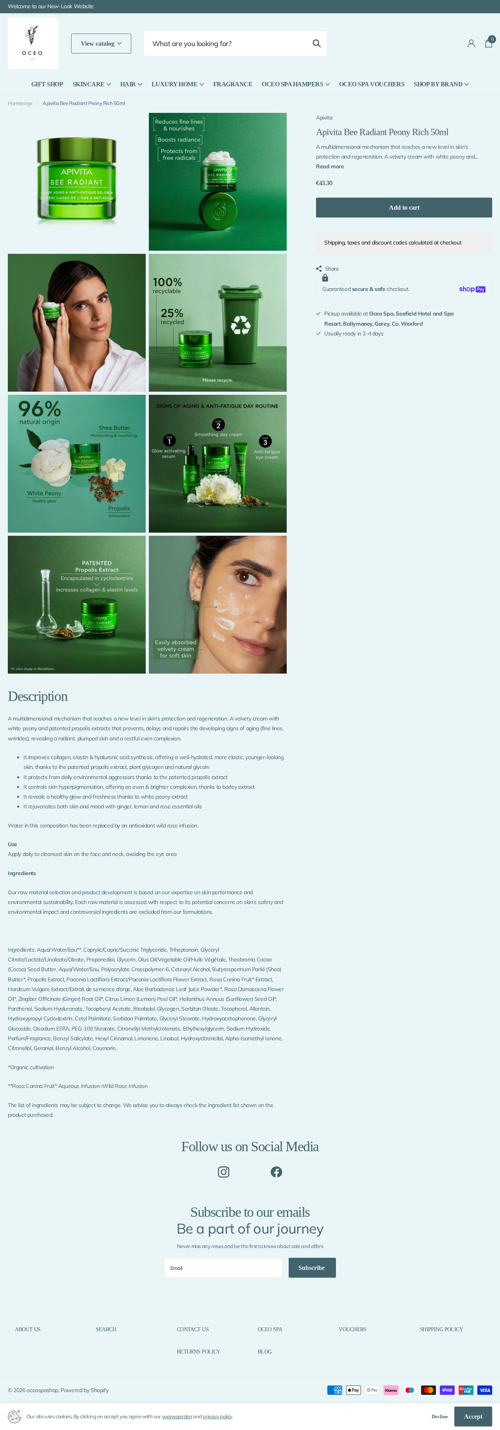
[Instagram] (223, 1172)
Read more (330, 166)
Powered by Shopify (84, 1390)
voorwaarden (177, 1416)
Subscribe (312, 1267)
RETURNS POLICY (198, 1352)
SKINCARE (89, 84)
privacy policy (217, 1416)
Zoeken (316, 43)
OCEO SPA (270, 1329)
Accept (473, 1416)
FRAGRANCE (233, 84)
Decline (440, 1416)
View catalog (98, 43)
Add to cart (404, 207)
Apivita (324, 117)
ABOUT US (28, 1329)
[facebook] (276, 1172)
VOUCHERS (352, 1329)
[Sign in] (472, 43)
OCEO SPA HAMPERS (292, 84)
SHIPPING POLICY (441, 1329)
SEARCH (106, 1329)
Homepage (20, 103)
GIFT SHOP (47, 84)
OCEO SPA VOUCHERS (372, 84)
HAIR (128, 84)
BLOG (265, 1352)
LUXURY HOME (175, 84)
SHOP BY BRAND (438, 84)
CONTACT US (193, 1329)
